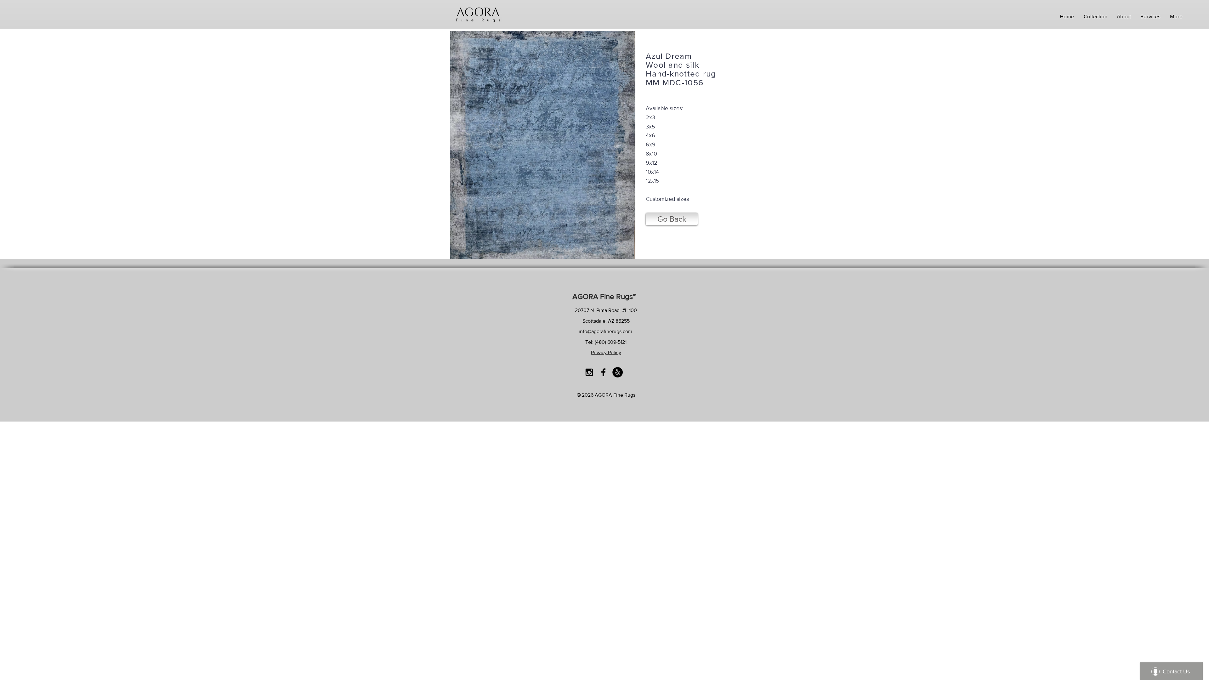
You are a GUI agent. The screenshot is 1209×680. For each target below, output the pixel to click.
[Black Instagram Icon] (589, 372)
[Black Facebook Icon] (603, 372)
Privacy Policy (606, 352)
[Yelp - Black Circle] (617, 372)
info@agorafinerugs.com (605, 331)
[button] (1095, 16)
